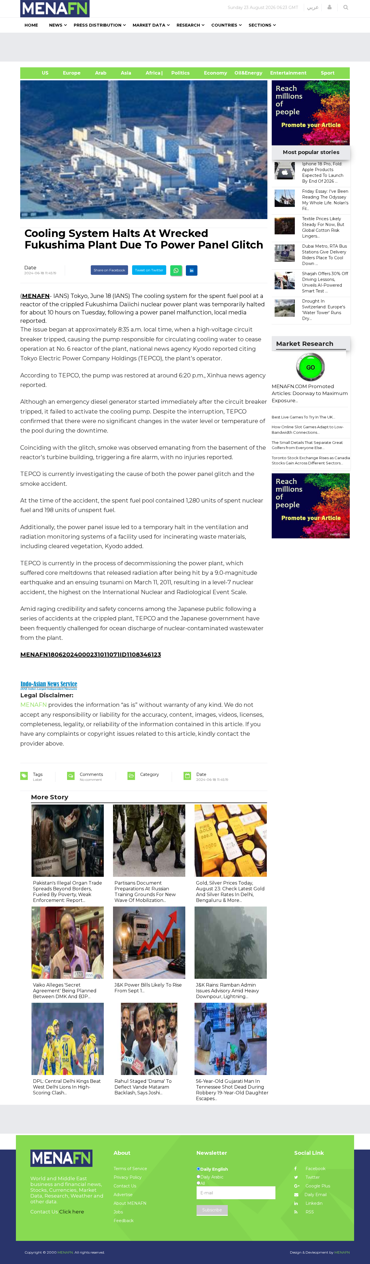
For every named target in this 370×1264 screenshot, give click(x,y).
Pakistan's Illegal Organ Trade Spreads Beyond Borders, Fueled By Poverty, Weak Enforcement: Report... (67, 891)
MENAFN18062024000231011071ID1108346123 (90, 654)
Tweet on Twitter (149, 270)
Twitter (312, 1177)
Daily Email (315, 1194)
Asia (126, 73)
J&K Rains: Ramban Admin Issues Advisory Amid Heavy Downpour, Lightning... (227, 990)
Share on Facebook (109, 270)
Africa (152, 73)
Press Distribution (97, 25)
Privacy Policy (128, 1177)
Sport (324, 73)
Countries (224, 25)
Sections (260, 25)
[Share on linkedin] (191, 270)
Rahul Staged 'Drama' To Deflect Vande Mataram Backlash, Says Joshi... (143, 1087)
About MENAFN (130, 1203)
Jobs (118, 1212)
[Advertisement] (187, 47)
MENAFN (36, 295)
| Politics (179, 73)
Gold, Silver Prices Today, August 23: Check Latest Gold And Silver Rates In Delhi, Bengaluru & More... (230, 891)
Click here (71, 1212)
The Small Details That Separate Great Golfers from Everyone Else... (307, 445)
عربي (313, 7)
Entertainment (280, 73)
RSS (309, 1212)
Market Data (149, 25)
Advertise (123, 1194)
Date (30, 267)
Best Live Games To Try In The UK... (303, 417)
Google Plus (317, 1186)
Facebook (314, 1168)
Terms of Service (130, 1168)
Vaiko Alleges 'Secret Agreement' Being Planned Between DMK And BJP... (65, 990)
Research (188, 25)
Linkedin (313, 1203)
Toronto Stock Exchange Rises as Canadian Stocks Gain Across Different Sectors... (312, 460)
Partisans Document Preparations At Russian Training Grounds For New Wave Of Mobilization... (145, 891)
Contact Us (125, 1186)
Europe (72, 73)
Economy (215, 73)
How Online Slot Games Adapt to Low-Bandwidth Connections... (308, 430)
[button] (330, 7)
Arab (101, 73)
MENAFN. (66, 1252)
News (55, 25)
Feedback (124, 1220)
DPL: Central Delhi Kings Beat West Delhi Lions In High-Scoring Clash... (67, 1087)
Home (31, 25)
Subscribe (212, 1210)
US (38, 73)
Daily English (214, 1169)
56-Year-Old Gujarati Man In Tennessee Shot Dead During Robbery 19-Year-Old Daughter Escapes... (232, 1089)
